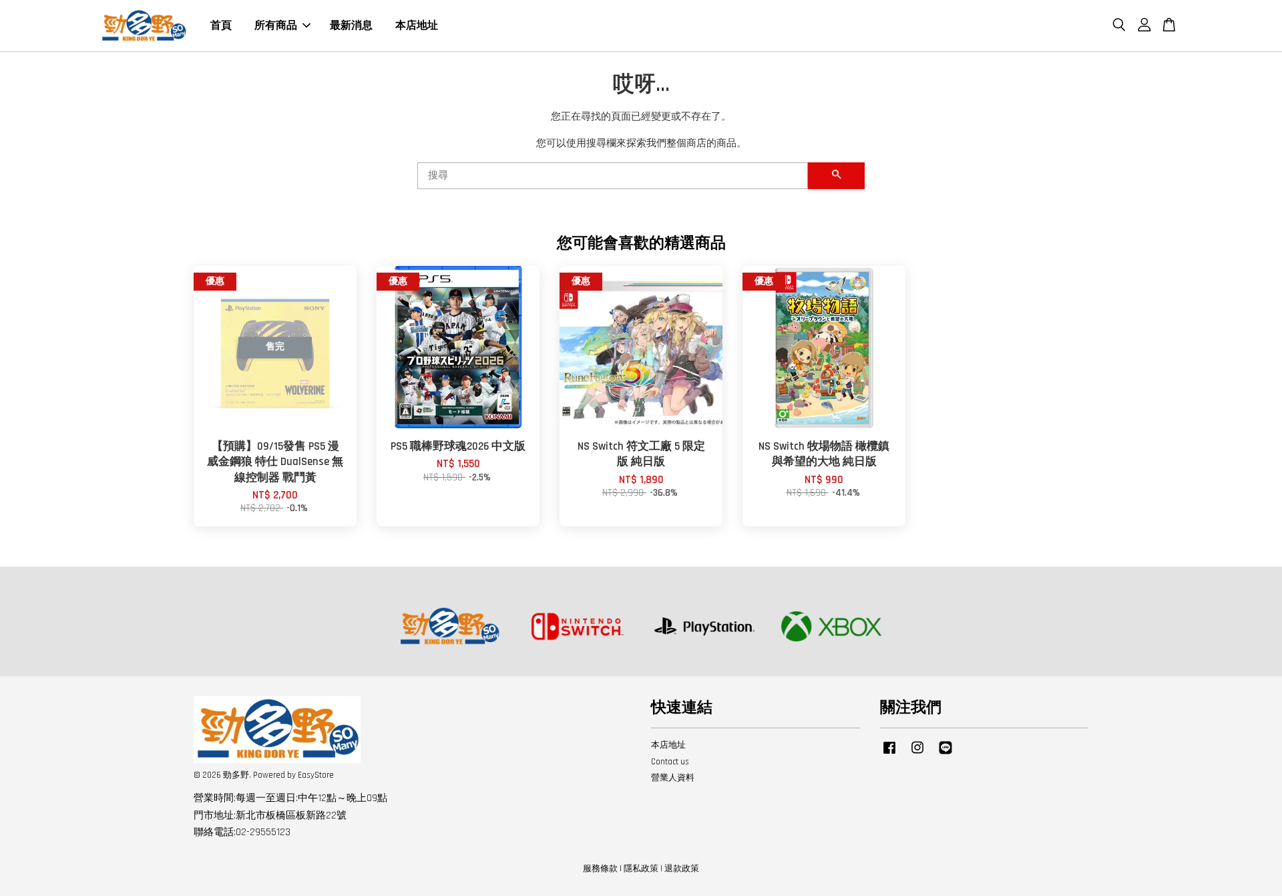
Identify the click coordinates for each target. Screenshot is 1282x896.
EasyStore (316, 775)
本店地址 (416, 26)
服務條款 (600, 868)
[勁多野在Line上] (945, 754)
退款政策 (681, 868)
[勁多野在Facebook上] (889, 754)
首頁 (221, 26)
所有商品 (275, 26)
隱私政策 (641, 868)
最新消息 (351, 26)
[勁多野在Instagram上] (917, 754)
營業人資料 (672, 777)
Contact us (670, 761)
